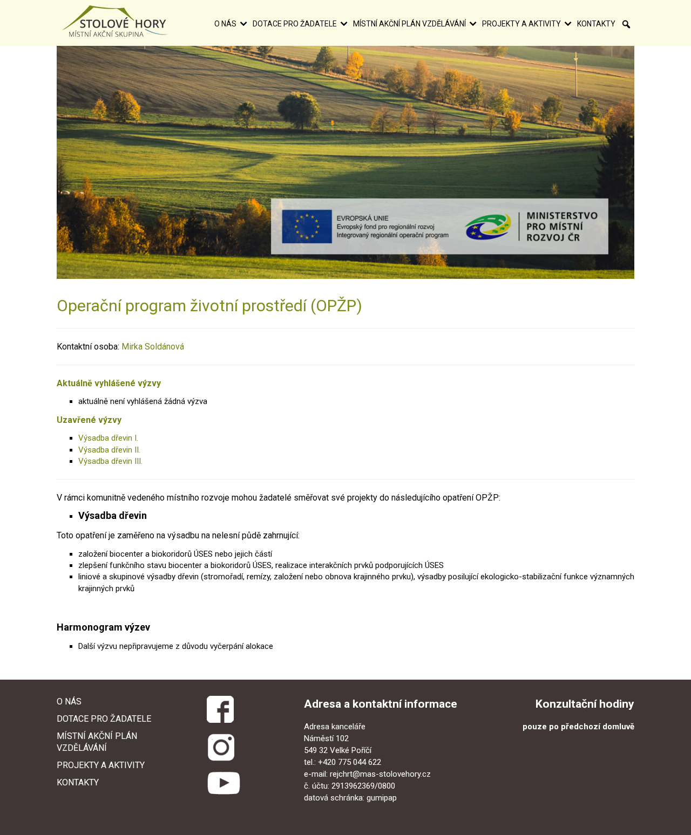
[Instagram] (221, 746)
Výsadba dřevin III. (110, 461)
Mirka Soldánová (152, 346)
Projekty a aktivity (521, 23)
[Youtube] (223, 783)
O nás (225, 23)
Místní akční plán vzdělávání (409, 23)
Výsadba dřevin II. (109, 450)
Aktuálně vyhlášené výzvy (109, 383)
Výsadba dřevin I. (108, 438)
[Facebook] (219, 707)
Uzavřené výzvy (89, 420)
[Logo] (115, 21)
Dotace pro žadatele (295, 23)
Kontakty (596, 23)
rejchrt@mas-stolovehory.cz (380, 774)
